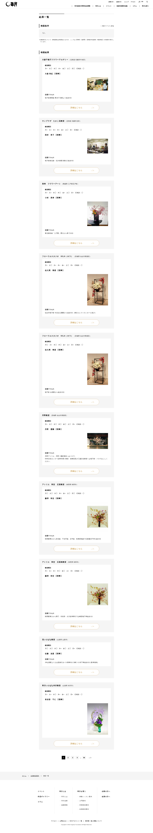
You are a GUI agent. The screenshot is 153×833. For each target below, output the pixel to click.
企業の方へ (111, 1)
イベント (41, 791)
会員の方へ (119, 1)
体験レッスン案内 (85, 796)
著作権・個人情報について (93, 821)
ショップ (126, 1)
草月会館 (64, 800)
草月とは (62, 791)
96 (84, 757)
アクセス (133, 1)
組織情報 (64, 805)
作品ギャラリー (44, 796)
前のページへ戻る (108, 26)
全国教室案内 (35, 776)
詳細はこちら (76, 108)
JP (139, 1)
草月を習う (81, 791)
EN (142, 1)
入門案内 (82, 800)
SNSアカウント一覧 (76, 821)
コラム (40, 802)
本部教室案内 (84, 805)
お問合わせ (63, 821)
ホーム (24, 776)
